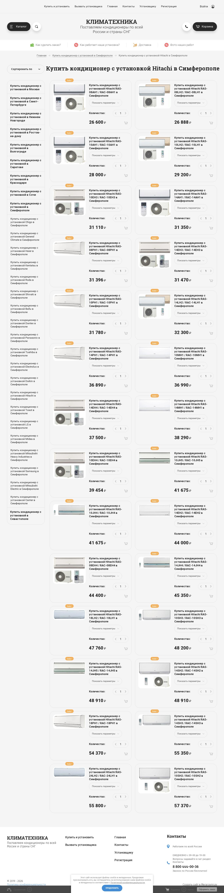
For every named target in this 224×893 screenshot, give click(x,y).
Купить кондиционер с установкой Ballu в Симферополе (24, 309)
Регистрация (169, 6)
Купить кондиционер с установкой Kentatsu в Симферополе (24, 265)
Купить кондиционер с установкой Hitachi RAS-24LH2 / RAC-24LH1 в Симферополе (105, 774)
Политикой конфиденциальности (128, 882)
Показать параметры (103, 102)
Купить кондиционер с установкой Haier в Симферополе (24, 251)
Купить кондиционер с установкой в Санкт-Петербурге (25, 101)
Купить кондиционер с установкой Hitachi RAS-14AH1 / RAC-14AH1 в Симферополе (190, 195)
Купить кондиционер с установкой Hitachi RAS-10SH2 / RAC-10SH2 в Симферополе (190, 774)
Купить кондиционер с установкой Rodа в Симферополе (24, 280)
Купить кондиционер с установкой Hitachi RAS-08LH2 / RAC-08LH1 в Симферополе (190, 90)
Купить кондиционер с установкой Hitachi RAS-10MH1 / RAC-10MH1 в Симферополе (190, 353)
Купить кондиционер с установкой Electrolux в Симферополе (24, 366)
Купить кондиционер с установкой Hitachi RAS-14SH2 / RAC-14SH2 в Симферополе (190, 669)
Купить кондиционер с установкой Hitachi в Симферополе (24, 395)
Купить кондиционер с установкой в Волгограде (25, 148)
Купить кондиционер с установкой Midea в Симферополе (24, 439)
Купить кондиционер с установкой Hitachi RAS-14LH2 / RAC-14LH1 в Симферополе (190, 301)
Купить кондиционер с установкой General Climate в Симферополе (24, 236)
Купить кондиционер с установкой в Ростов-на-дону (25, 132)
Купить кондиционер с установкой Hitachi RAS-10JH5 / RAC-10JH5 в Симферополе (190, 458)
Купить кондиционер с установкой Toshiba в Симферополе (24, 352)
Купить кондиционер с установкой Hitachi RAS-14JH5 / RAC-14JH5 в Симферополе (105, 669)
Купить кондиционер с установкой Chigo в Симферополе (24, 222)
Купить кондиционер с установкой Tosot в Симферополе (24, 410)
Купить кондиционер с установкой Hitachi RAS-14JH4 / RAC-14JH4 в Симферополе (190, 563)
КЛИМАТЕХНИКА (111, 21)
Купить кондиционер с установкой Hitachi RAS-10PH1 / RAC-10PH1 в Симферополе (105, 301)
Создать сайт (190, 884)
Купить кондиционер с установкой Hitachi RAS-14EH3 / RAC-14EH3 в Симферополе (190, 248)
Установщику (148, 6)
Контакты (128, 6)
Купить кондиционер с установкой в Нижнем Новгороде (25, 117)
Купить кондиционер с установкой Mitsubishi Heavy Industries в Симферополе (24, 455)
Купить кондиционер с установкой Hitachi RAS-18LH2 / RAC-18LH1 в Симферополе (105, 616)
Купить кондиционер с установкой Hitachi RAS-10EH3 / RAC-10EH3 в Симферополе (105, 195)
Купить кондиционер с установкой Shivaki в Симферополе (24, 294)
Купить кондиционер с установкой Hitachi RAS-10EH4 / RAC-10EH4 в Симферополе (105, 458)
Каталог (21, 26)
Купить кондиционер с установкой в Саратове (25, 164)
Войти (204, 6)
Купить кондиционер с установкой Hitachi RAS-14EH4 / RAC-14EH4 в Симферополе (105, 406)
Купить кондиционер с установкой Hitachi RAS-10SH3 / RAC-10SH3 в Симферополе (190, 616)
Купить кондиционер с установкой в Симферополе (25, 207)
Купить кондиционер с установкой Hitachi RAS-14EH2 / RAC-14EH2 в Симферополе (190, 511)
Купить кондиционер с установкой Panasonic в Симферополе (25, 338)
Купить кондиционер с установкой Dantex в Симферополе (24, 323)
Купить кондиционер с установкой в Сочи (25, 193)
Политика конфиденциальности (26, 884)
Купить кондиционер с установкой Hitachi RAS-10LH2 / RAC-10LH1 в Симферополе (190, 143)
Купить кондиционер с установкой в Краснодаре (25, 179)
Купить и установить (57, 6)
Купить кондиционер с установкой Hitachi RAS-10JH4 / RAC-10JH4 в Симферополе (105, 511)
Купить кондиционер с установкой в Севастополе (25, 515)
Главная (112, 6)
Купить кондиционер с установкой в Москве (25, 87)
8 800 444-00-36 (186, 867)
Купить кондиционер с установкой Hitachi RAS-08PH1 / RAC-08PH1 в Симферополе (105, 248)
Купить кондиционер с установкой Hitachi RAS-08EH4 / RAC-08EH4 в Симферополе (105, 563)
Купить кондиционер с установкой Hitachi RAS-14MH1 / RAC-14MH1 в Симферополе (190, 406)
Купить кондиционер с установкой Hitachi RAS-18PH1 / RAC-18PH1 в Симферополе (105, 721)
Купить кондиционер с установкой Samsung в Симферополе (24, 471)
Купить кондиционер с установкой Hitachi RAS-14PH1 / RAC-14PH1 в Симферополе (105, 353)
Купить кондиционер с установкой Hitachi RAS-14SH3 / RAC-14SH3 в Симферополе (190, 721)
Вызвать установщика (88, 6)
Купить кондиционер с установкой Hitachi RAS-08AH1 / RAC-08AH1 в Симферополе (105, 90)
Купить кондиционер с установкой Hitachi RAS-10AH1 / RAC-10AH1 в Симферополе (105, 143)
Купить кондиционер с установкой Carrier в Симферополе (24, 500)
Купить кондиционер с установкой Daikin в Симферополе (24, 381)
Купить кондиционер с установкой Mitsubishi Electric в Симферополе (24, 485)
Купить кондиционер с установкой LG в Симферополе (24, 424)
